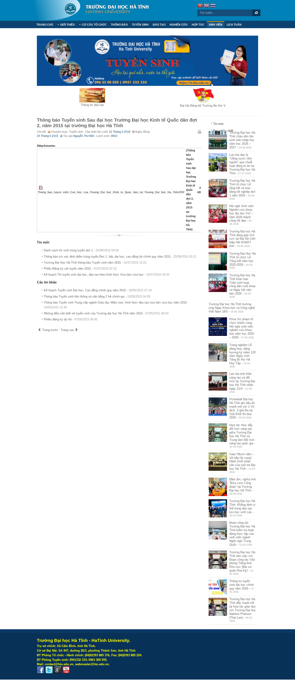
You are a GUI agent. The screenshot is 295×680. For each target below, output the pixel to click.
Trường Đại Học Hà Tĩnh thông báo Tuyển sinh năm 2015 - (95, 262)
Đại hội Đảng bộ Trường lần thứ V (203, 105)
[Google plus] (57, 670)
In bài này (199, 131)
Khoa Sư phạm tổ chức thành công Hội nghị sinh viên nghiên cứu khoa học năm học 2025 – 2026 (241, 328)
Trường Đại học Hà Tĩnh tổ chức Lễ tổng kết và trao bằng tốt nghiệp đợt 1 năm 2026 (242, 188)
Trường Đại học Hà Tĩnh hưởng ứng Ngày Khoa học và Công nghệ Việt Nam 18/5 (232, 307)
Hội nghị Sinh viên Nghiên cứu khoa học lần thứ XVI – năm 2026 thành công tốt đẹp (241, 213)
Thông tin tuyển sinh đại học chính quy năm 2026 (241, 584)
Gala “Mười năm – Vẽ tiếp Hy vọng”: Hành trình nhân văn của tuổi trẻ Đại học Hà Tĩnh (242, 461)
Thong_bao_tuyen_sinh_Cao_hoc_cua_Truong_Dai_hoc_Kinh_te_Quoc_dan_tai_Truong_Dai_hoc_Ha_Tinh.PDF (111, 192)
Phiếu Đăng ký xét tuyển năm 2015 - (80, 268)
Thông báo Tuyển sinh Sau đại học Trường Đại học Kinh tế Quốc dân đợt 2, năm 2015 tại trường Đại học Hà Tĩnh (117, 122)
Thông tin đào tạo (92, 105)
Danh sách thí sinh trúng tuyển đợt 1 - (81, 250)
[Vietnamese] (200, 6)
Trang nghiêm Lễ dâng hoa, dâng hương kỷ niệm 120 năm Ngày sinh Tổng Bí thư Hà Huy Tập (242, 354)
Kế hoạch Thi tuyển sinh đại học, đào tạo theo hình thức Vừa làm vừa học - (106, 274)
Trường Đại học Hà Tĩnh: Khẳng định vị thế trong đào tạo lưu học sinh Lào (242, 506)
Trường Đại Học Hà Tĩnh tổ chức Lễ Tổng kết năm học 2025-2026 (242, 259)
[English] (206, 6)
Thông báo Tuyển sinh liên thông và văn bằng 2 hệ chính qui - (97, 296)
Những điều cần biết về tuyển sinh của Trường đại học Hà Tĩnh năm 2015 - (106, 313)
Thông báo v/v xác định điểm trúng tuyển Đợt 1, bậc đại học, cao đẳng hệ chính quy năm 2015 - (120, 256)
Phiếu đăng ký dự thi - (70, 319)
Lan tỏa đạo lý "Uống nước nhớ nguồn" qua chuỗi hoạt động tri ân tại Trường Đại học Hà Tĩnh (242, 164)
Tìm (256, 12)
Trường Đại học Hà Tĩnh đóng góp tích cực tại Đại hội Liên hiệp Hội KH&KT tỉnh (242, 239)
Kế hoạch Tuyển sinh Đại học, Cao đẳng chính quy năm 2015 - (98, 290)
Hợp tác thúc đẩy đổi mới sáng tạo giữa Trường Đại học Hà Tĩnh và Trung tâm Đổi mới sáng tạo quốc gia (241, 434)
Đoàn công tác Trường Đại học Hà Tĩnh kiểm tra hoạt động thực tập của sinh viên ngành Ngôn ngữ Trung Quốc (242, 533)
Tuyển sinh (76, 131)
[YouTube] (66, 670)
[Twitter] (49, 670)
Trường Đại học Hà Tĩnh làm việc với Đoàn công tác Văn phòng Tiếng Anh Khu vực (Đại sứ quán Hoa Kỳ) (242, 561)
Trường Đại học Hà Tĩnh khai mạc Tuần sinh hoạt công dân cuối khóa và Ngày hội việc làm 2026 (242, 284)
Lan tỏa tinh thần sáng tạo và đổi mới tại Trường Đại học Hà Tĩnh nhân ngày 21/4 (242, 381)
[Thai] (213, 6)
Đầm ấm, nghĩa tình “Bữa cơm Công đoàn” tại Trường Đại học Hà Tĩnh (242, 485)
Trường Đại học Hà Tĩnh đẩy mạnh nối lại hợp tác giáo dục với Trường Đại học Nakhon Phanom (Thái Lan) (242, 608)
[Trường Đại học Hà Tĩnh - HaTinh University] (92, 10)
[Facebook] (40, 670)
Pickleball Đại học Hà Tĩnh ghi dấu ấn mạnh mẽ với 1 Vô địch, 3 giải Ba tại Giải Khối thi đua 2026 (242, 408)
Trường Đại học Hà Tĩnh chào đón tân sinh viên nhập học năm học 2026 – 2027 (242, 140)
